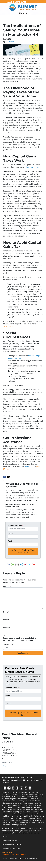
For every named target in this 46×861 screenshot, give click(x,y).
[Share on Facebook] (4, 477)
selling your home (31, 167)
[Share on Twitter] (8, 477)
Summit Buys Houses (9, 841)
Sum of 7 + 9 (9, 644)
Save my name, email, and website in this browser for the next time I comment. (19, 639)
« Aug (4, 766)
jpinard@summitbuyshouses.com (14, 854)
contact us (29, 466)
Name (6, 612)
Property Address (15, 525)
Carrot (34, 858)
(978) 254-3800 (9, 326)
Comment (8, 586)
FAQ (30, 777)
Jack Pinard (10, 41)
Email (10, 541)
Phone (11, 533)
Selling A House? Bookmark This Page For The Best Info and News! (22, 781)
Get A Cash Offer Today (10, 777)
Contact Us (24, 777)
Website (6, 627)
